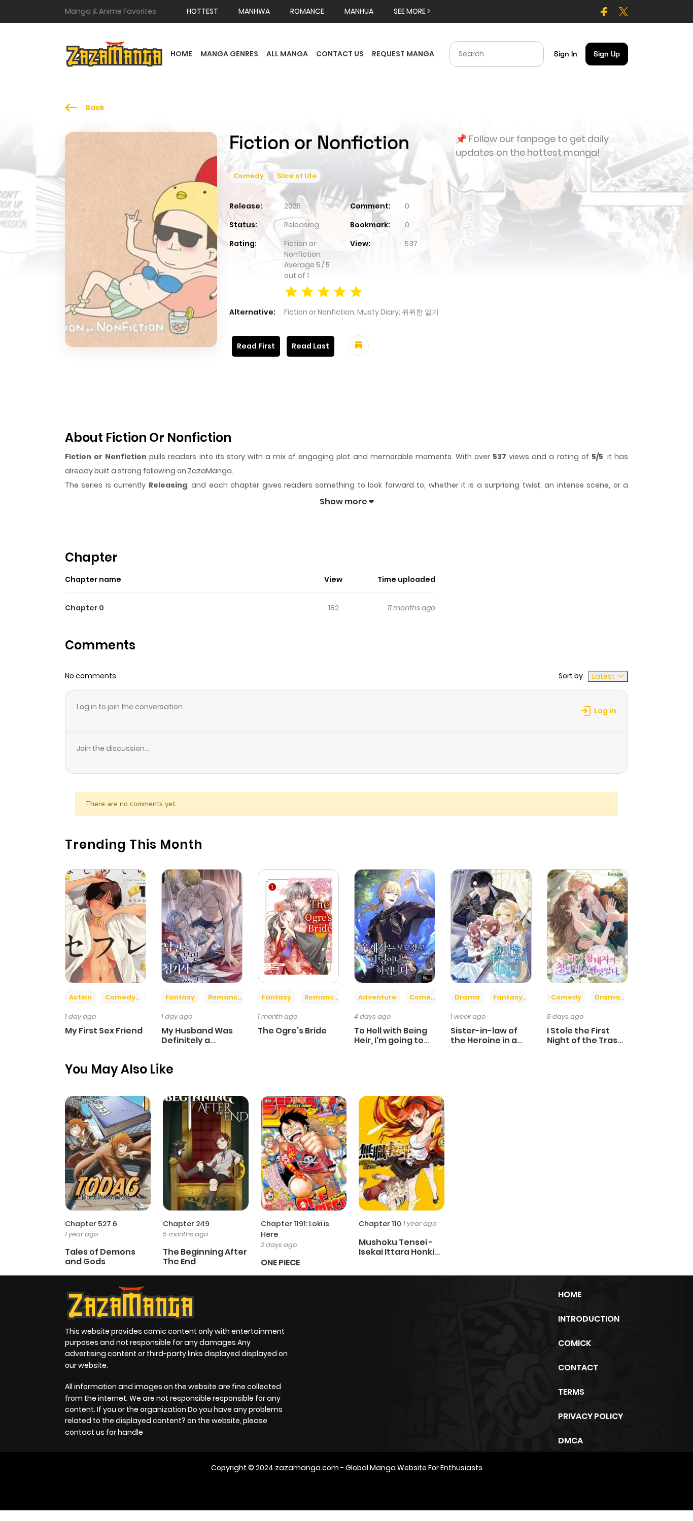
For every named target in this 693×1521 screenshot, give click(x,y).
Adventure (377, 997)
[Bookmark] (359, 345)
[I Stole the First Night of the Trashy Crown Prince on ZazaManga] (587, 925)
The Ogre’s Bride (292, 1030)
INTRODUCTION (588, 1319)
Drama (467, 997)
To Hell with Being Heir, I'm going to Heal (390, 1040)
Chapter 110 (380, 1224)
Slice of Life (297, 176)
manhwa (254, 11)
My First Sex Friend (104, 1030)
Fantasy (180, 997)
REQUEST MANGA (403, 54)
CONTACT (578, 1367)
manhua (358, 11)
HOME (181, 54)
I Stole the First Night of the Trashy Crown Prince (587, 1040)
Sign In (565, 53)
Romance (225, 997)
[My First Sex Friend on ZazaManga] (105, 925)
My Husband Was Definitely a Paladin (197, 1040)
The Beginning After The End (205, 1256)
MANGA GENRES (229, 54)
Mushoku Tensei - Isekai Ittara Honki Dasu (396, 1251)
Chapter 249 (186, 1224)
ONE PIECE (280, 1262)
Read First (256, 346)
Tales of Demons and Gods (100, 1256)
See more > (412, 11)
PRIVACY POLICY (590, 1416)
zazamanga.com (307, 1468)
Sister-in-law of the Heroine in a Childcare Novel (484, 1040)
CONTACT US (340, 54)
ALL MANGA (287, 54)
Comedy (248, 176)
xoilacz (316, 1489)
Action (80, 997)
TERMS (571, 1392)
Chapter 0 (84, 608)
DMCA (570, 1440)
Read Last (310, 346)
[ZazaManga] (114, 53)
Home (569, 1294)
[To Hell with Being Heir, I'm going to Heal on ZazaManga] (395, 925)
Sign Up (607, 53)
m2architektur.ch (404, 1489)
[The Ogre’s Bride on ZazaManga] (298, 925)
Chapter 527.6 (91, 1224)
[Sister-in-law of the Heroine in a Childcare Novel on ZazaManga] (491, 925)
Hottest (202, 11)
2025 (292, 206)
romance (307, 11)
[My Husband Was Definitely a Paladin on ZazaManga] (202, 925)
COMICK (574, 1343)
